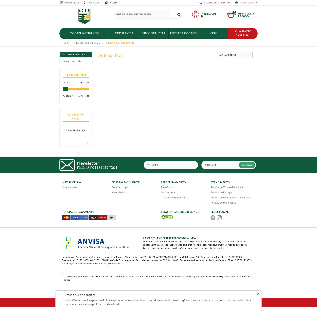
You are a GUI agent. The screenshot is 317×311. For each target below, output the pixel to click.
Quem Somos (69, 187)
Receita (113, 2)
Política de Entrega (221, 192)
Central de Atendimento (174, 197)
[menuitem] (65, 43)
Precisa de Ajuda (248, 2)
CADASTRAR (247, 165)
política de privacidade (106, 304)
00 (234, 13)
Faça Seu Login (119, 187)
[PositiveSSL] (167, 216)
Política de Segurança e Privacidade (230, 197)
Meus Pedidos (71, 2)
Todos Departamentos (84, 33)
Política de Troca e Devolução (227, 187)
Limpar (86, 101)
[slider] (65, 89)
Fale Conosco (168, 187)
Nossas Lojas (93, 2)
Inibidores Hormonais (71, 61)
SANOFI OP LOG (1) (76, 130)
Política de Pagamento (223, 202)
